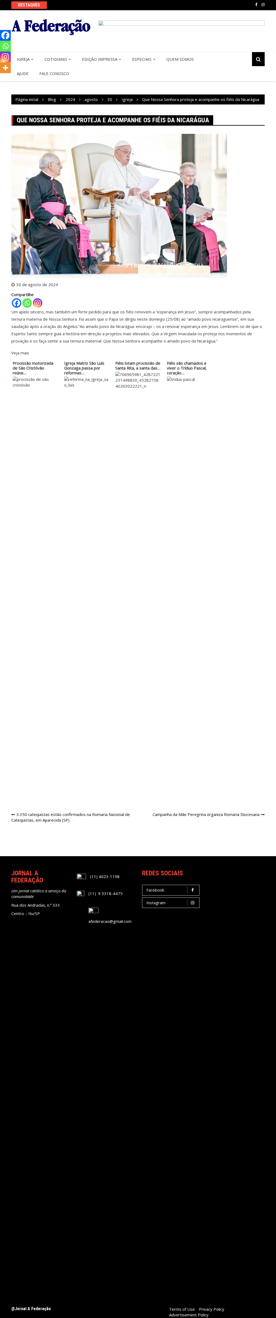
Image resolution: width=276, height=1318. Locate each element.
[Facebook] (16, 303)
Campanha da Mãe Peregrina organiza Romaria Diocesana (206, 814)
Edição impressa (99, 59)
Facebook (256, 4)
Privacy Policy (211, 1309)
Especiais (141, 59)
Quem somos (180, 59)
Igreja (23, 59)
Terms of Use (182, 1309)
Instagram (263, 4)
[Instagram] (37, 303)
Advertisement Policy (189, 1314)
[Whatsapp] (27, 303)
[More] (5, 67)
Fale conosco (54, 73)
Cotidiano (55, 59)
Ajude (23, 73)
